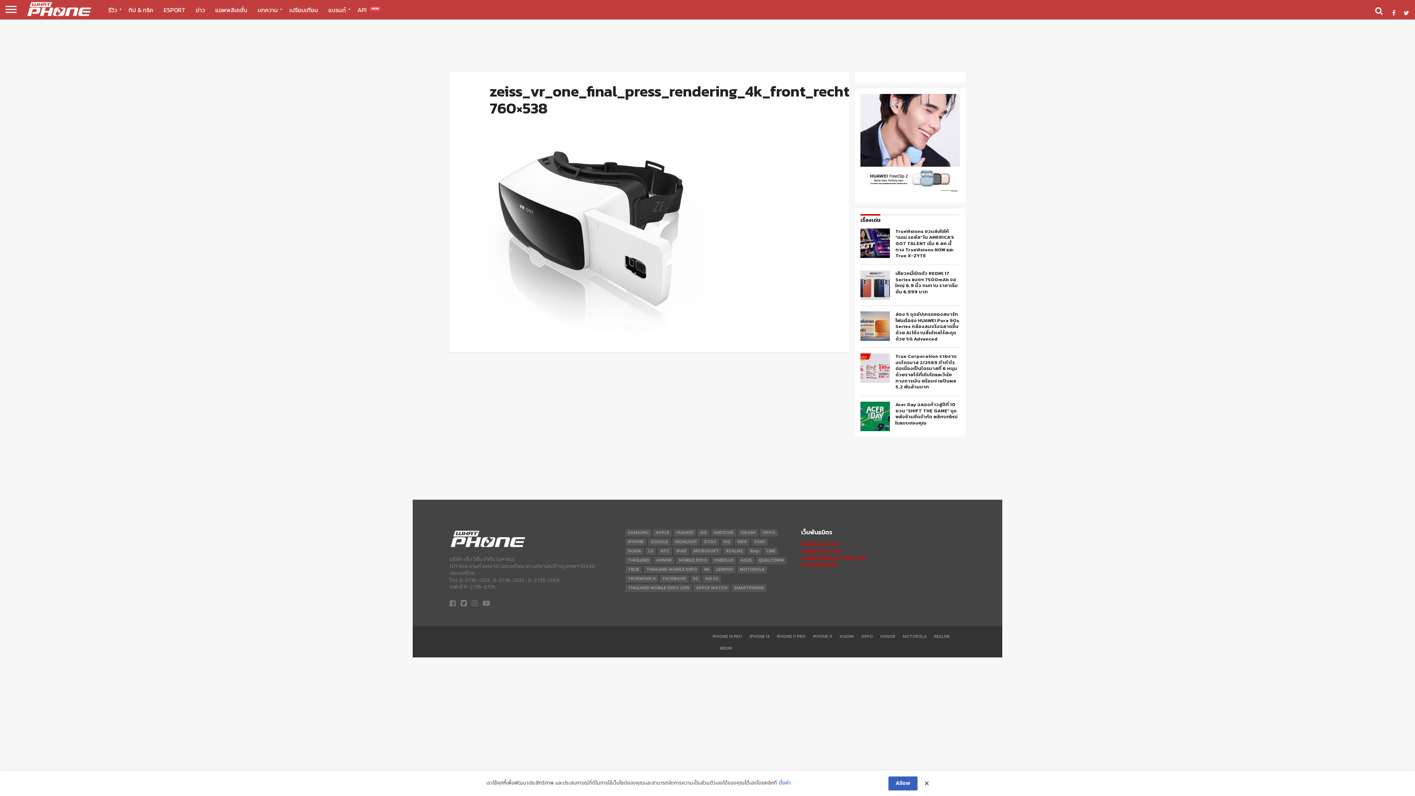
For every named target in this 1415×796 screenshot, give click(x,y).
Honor (887, 636)
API (368, 10)
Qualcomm (771, 560)
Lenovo (724, 569)
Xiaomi (748, 532)
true (633, 569)
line (770, 551)
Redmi (726, 648)
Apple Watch (711, 588)
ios (726, 542)
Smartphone (749, 588)
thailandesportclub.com (833, 557)
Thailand (638, 560)
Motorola (915, 636)
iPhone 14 (759, 636)
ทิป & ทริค (141, 10)
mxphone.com (820, 543)
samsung (638, 532)
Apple (662, 532)
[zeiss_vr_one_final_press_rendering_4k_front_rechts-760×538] (601, 335)
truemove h (642, 578)
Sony (759, 542)
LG (650, 551)
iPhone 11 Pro (791, 636)
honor (664, 560)
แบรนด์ (337, 10)
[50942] (910, 191)
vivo (742, 542)
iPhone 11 (822, 636)
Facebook (674, 578)
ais (703, 532)
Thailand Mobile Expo (671, 569)
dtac (710, 542)
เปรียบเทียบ (303, 10)
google (659, 542)
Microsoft (706, 551)
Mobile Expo (693, 560)
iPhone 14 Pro (727, 636)
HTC (664, 551)
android (724, 532)
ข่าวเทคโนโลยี (818, 564)
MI (706, 569)
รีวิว (112, 10)
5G (695, 578)
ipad (681, 551)
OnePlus (724, 560)
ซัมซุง (754, 551)
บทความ (268, 10)
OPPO (768, 532)
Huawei (684, 532)
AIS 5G (711, 578)
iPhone (636, 542)
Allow (903, 783)
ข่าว (200, 10)
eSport (174, 10)
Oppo (867, 636)
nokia (634, 551)
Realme (734, 551)
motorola (752, 569)
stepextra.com (821, 550)
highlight (686, 542)
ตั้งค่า (785, 783)
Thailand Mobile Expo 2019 (658, 588)
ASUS (746, 560)
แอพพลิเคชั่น (231, 10)
